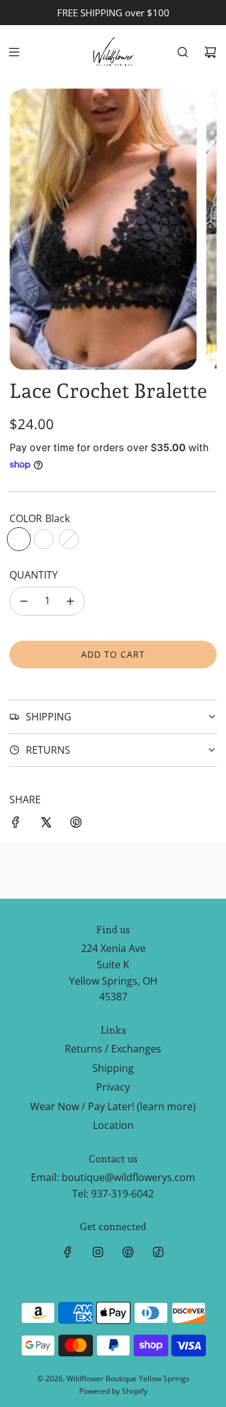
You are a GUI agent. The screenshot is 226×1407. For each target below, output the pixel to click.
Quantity (33, 575)
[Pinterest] (128, 1252)
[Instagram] (98, 1252)
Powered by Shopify (113, 1391)
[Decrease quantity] (24, 601)
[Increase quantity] (70, 601)
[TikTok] (158, 1252)
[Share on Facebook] (16, 824)
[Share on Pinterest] (76, 824)
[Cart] (210, 52)
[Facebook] (68, 1252)
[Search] (182, 52)
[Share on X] (46, 824)
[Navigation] (14, 52)
